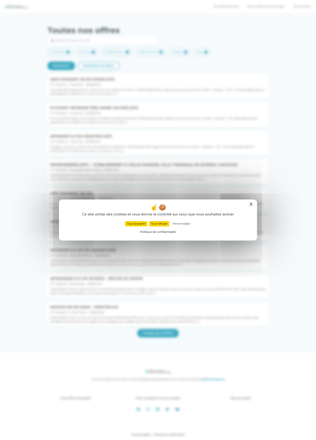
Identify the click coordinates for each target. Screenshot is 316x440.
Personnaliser (182, 223)
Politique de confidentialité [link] (158, 231)
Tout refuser (159, 223)
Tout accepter (136, 223)
